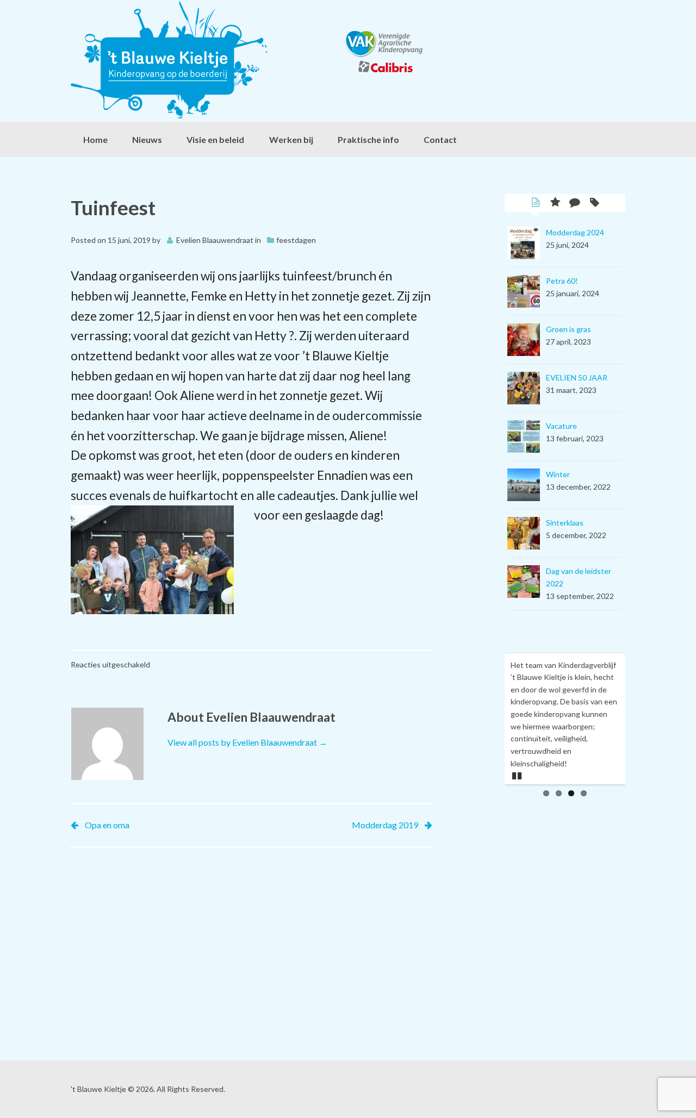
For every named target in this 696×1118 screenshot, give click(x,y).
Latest (535, 203)
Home (95, 139)
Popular (555, 203)
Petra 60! (562, 280)
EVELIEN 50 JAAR (576, 377)
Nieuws (147, 139)
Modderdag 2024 (575, 232)
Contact (440, 139)
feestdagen (296, 240)
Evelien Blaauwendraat (214, 240)
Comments (574, 203)
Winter (558, 474)
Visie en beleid (215, 139)
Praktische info (368, 139)
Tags (594, 203)
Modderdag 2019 (385, 825)
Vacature (561, 425)
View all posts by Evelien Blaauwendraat (247, 742)
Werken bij (291, 139)
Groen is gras (568, 329)
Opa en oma (107, 825)
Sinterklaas (564, 522)
